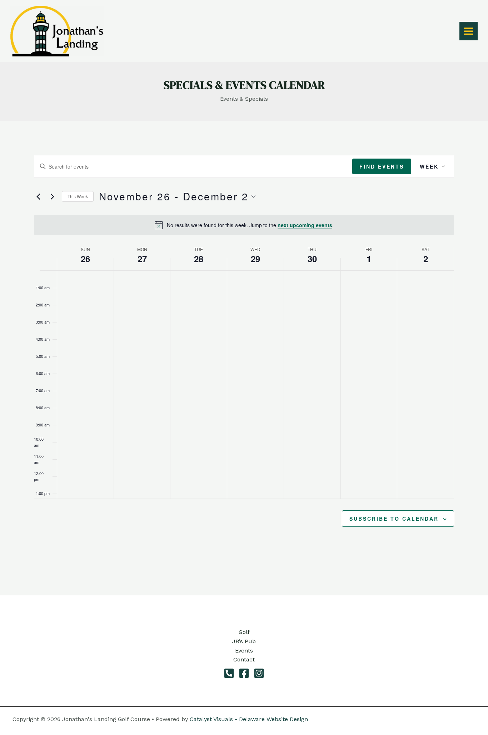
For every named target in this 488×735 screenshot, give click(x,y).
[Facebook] (244, 673)
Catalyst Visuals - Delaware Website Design (249, 719)
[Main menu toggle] (468, 31)
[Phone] (229, 673)
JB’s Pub (244, 641)
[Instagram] (259, 673)
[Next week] (52, 196)
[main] (244, 358)
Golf (244, 632)
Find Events (381, 166)
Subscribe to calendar (394, 518)
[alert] (244, 225)
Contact (244, 659)
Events (244, 650)
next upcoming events (305, 225)
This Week (78, 196)
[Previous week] (38, 196)
